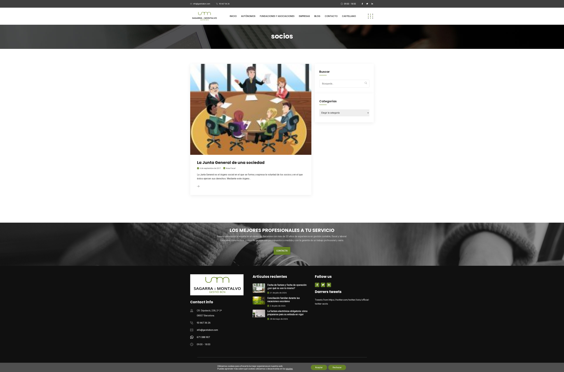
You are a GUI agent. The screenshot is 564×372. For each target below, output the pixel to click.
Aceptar (319, 367)
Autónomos (248, 16)
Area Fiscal (230, 168)
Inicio (233, 16)
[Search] (365, 83)
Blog (317, 16)
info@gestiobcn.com (201, 4)
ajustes (289, 369)
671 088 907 (203, 337)
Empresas (304, 16)
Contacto (331, 16)
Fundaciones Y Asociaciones (277, 16)
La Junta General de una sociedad (231, 162)
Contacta (282, 250)
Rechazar (337, 367)
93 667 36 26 (224, 4)
